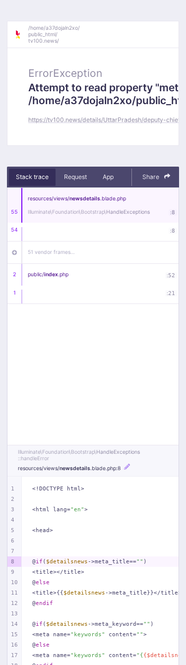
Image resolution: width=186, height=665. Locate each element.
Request (75, 177)
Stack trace (32, 177)
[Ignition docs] (21, 34)
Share (151, 177)
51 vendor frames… (51, 252)
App (108, 177)
